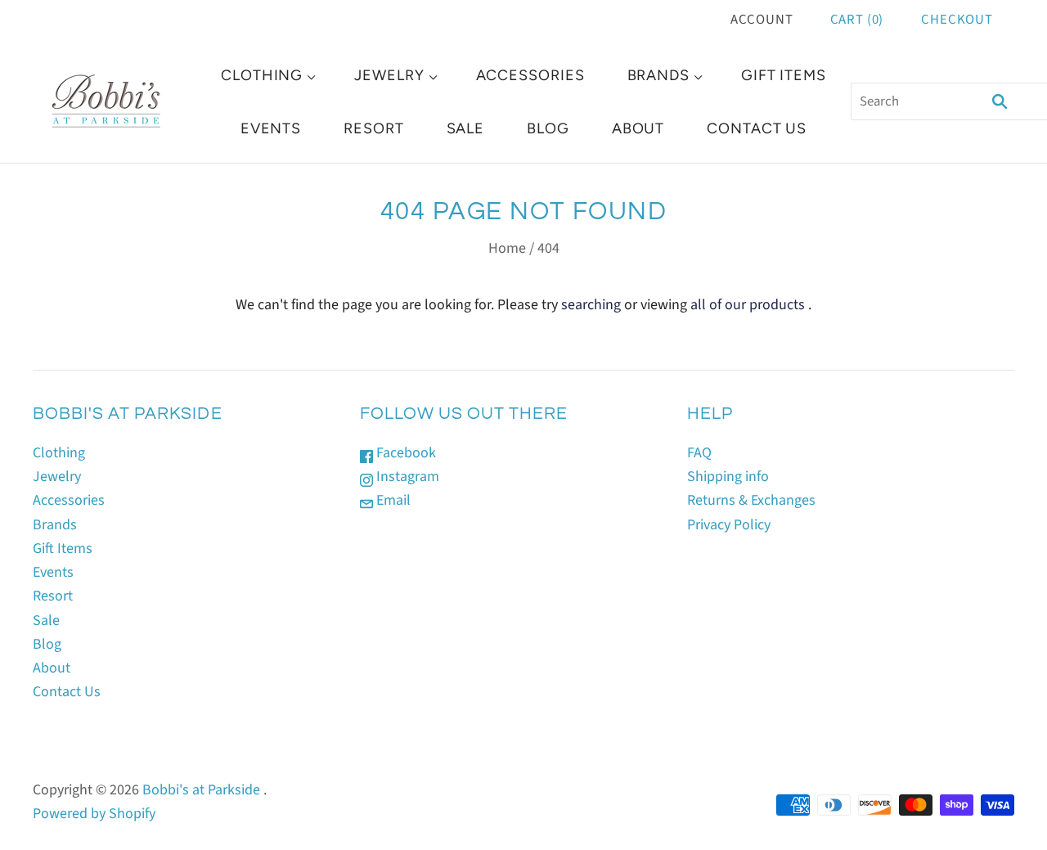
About (638, 128)
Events (270, 128)
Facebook (404, 453)
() (857, 19)
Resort (373, 128)
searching (591, 305)
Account (761, 19)
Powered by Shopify (94, 813)
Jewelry (389, 75)
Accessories (530, 75)
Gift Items (783, 75)
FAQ (699, 453)
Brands (658, 75)
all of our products (747, 305)
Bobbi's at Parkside (201, 790)
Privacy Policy (729, 525)
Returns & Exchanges (751, 500)
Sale (466, 128)
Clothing (262, 75)
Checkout (957, 19)
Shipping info (728, 476)
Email (392, 500)
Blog (548, 128)
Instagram (406, 476)
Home (507, 248)
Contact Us (757, 128)
